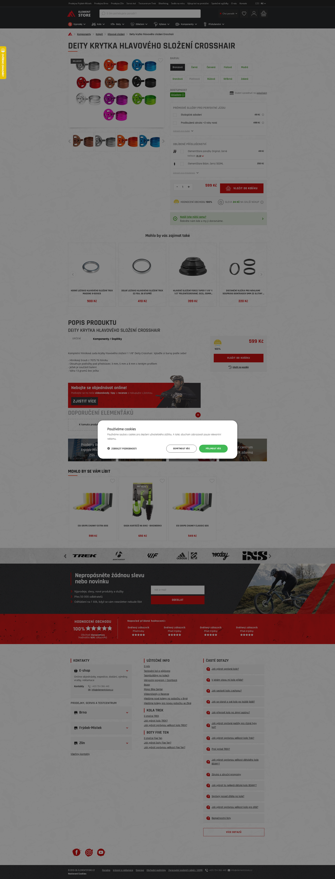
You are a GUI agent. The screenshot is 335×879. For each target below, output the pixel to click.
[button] (122, 448)
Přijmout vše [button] (213, 448)
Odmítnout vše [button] (181, 448)
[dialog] (167, 439)
